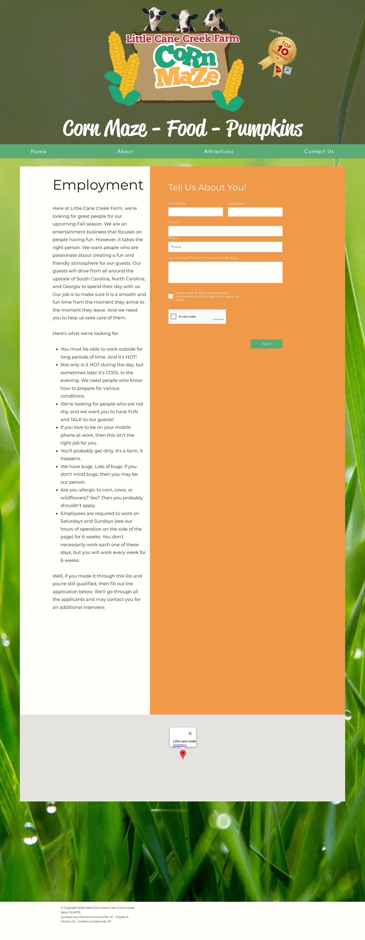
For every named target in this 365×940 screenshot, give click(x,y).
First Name (177, 203)
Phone (174, 238)
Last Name (236, 203)
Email (173, 222)
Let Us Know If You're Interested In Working (203, 257)
